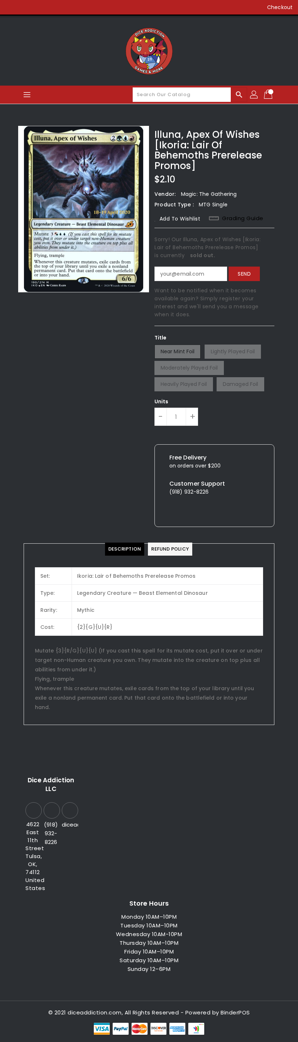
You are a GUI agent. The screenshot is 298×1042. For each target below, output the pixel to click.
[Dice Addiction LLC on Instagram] (39, 7)
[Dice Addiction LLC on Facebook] (11, 7)
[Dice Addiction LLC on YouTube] (53, 7)
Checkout (280, 7)
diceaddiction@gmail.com (69, 824)
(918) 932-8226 (51, 833)
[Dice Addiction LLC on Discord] (66, 7)
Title (160, 337)
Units (161, 401)
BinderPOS (235, 1012)
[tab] (124, 549)
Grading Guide (242, 218)
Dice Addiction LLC (51, 784)
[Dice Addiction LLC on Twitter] (25, 7)
